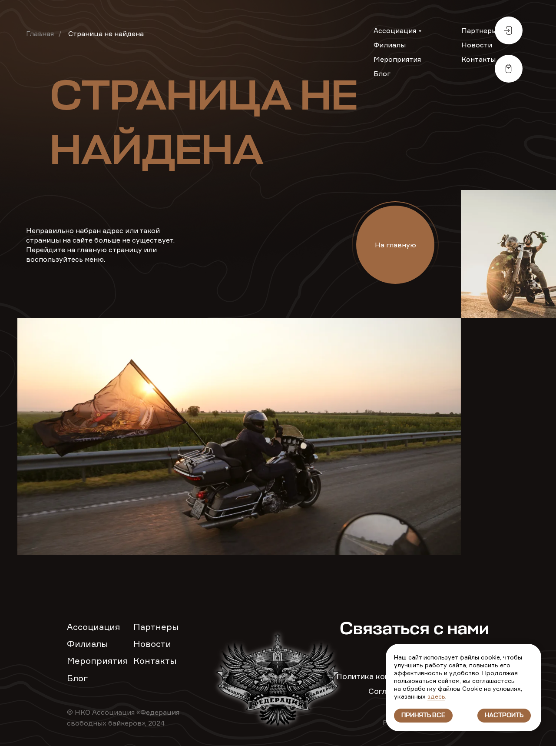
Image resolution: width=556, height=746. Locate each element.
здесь (436, 696)
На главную (395, 244)
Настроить (504, 716)
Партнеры (479, 30)
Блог (382, 73)
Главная (40, 33)
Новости (476, 44)
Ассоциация (395, 30)
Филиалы (390, 44)
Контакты (478, 59)
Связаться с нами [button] (414, 629)
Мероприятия (397, 59)
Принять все (423, 716)
